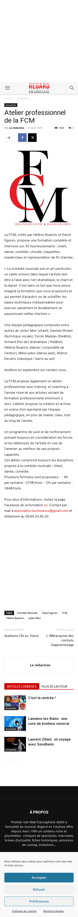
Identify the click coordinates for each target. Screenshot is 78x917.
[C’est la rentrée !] (15, 702)
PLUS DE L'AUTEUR (54, 686)
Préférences (39, 901)
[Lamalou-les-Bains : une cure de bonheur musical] (15, 723)
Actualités (23, 98)
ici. (45, 505)
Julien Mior (35, 618)
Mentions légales (53, 911)
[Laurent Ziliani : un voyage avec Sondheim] (15, 744)
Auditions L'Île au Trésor (21, 636)
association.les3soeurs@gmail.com (41, 511)
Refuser (39, 889)
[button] (7, 88)
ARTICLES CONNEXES (22, 686)
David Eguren (49, 612)
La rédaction (16, 127)
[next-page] (14, 760)
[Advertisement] (39, 41)
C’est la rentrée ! (42, 698)
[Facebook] (22, 137)
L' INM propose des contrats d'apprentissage (60, 640)
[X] (32, 137)
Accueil (8, 98)
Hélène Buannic (15, 618)
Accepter (39, 878)
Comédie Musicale (27, 612)
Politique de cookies (24, 911)
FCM (64, 612)
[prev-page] (7, 760)
